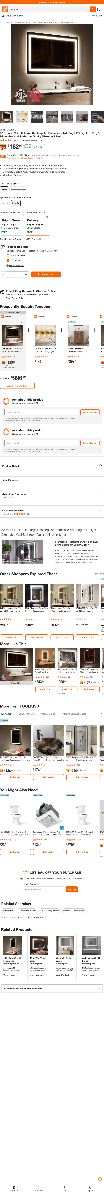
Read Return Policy (15, 298)
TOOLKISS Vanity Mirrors (61, 22)
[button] (52, 466)
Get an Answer (89, 412)
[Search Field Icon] (93, 9)
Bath (8, 22)
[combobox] (49, 9)
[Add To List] (93, 133)
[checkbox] (35, 316)
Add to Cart (47, 274)
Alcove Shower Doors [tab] (74, 713)
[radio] (8, 255)
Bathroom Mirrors (21, 22)
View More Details (12, 175)
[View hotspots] (52, 117)
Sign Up (72, 889)
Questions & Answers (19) (31, 140)
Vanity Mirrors (39, 22)
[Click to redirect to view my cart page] (98, 9)
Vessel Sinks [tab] (48, 713)
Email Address (31, 884)
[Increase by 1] (26, 274)
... (1, 22)
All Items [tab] (6, 713)
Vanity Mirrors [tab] (26, 713)
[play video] (22, 552)
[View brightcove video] (67, 117)
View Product (9, 974)
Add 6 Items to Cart (17, 385)
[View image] (6, 117)
